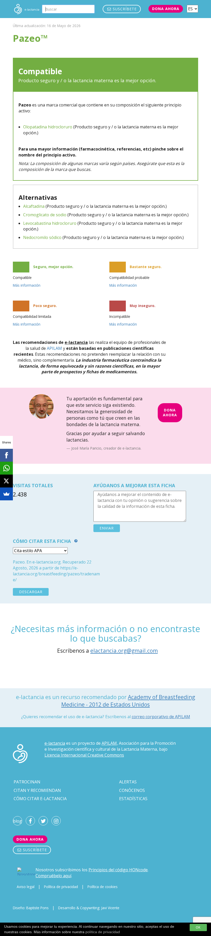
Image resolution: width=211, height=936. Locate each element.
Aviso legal (25, 886)
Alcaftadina (34, 206)
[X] (6, 481)
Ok (198, 927)
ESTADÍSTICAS (133, 798)
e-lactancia (55, 743)
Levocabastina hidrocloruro (49, 223)
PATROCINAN (27, 782)
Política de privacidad (61, 886)
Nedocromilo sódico (42, 237)
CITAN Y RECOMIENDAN (37, 790)
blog (17, 821)
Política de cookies (102, 886)
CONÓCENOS (132, 790)
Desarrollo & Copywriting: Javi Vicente (88, 907)
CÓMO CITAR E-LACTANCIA (40, 798)
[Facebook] (6, 455)
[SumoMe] (6, 493)
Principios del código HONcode (118, 870)
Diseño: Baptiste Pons (31, 907)
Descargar (30, 591)
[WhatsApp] (6, 468)
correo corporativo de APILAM (161, 716)
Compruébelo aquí (53, 876)
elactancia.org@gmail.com (124, 650)
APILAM (54, 348)
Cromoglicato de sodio (44, 215)
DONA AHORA (170, 412)
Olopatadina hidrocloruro (47, 127)
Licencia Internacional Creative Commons (84, 755)
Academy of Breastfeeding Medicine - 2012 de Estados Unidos (128, 700)
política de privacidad (102, 932)
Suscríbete (124, 8)
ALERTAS (128, 782)
